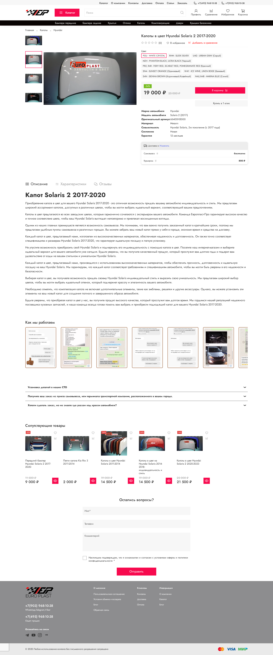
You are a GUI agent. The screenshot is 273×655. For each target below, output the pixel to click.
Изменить (164, 145)
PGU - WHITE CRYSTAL (154, 55)
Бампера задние (92, 23)
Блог (96, 604)
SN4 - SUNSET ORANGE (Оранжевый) (161, 71)
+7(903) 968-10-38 (235, 3)
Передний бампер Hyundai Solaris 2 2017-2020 (38, 464)
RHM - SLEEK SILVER (179, 55)
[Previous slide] (50, 78)
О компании (118, 3)
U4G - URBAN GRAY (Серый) (207, 55)
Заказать (182, 3)
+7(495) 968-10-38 (207, 3)
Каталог (103, 3)
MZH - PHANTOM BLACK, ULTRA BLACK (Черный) (167, 60)
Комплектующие (160, 23)
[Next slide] (130, 78)
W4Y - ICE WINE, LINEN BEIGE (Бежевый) (204, 71)
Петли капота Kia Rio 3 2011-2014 (75, 462)
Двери (179, 23)
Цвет (143, 51)
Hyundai (58, 30)
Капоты (141, 23)
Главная (29, 30)
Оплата (159, 3)
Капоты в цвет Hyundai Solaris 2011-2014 (113, 462)
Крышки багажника (200, 23)
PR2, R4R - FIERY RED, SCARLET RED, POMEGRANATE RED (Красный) (177, 65)
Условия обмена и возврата (107, 599)
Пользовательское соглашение (109, 594)
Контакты (133, 3)
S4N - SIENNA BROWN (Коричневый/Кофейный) (167, 76)
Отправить (136, 571)
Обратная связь (101, 610)
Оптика (127, 23)
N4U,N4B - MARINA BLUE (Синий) (211, 76)
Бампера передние (65, 23)
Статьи (170, 3)
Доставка (147, 3)
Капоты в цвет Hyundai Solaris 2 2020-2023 (189, 462)
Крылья (112, 23)
